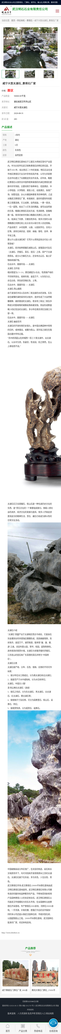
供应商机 (21, 20)
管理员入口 (40, 1013)
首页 (13, 20)
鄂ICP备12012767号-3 (27, 1006)
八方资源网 (22, 1013)
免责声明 (31, 1013)
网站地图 (50, 1013)
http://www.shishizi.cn (11, 933)
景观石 (29, 20)
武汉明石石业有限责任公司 (45, 1006)
